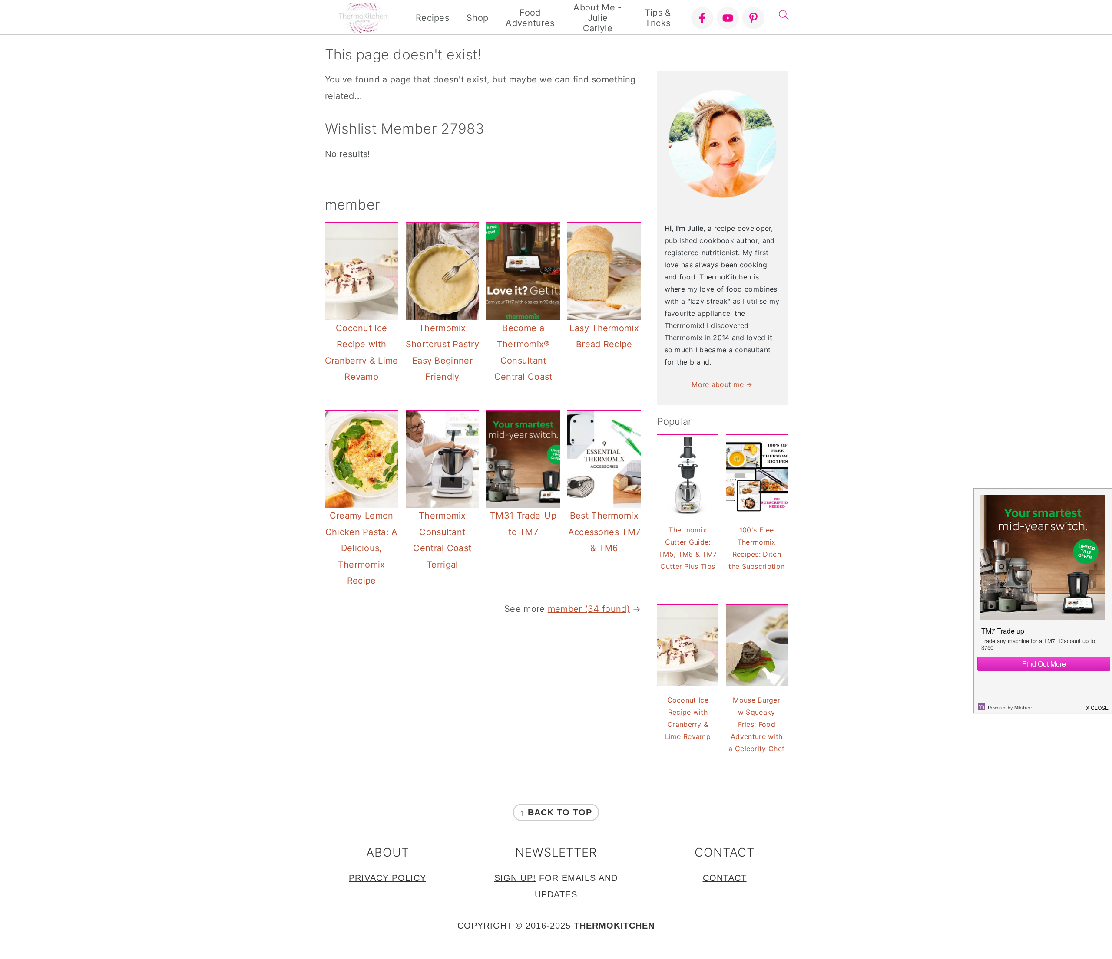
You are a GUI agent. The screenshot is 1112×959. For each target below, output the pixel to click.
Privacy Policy (387, 878)
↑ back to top (556, 812)
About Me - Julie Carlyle (597, 17)
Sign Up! (515, 878)
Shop (477, 18)
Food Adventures (530, 17)
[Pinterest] (753, 18)
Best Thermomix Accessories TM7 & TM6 (604, 531)
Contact (725, 878)
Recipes (432, 18)
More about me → (722, 384)
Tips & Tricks (658, 17)
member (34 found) (589, 609)
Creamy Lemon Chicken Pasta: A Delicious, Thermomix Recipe (361, 548)
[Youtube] (728, 18)
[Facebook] (702, 18)
